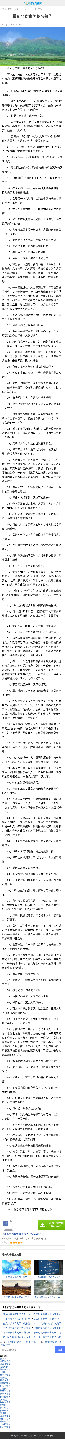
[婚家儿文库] (33, 3)
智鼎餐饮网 (5, 1416)
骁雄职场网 (5, 1410)
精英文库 (4, 1380)
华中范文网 (5, 1375)
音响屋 (3, 1358)
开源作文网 (5, 1364)
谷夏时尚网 (5, 1367)
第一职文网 (5, 1408)
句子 (27, 9)
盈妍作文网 (5, 1369)
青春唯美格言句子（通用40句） (22, 1342)
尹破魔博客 (5, 1361)
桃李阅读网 (5, 1383)
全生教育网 (5, 1424)
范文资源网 (5, 1394)
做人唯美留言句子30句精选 (17, 1323)
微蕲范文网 (5, 1400)
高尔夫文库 (5, 1419)
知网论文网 (5, 1378)
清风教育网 (5, 1421)
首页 (16, 9)
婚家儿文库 (28, 1436)
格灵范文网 (5, 1386)
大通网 (3, 1389)
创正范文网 (5, 1427)
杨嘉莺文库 (5, 1397)
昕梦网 (3, 1413)
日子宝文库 (5, 1391)
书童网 (3, 1372)
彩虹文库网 (5, 1402)
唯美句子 (40, 9)
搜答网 (3, 1405)
